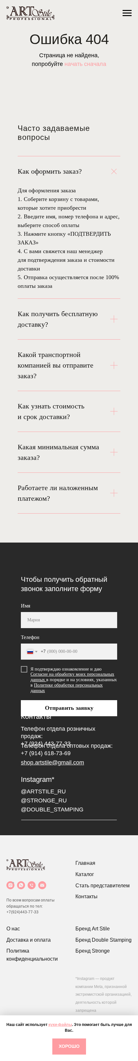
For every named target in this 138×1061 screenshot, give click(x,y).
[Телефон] (32, 885)
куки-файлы (60, 1024)
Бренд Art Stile (92, 928)
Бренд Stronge (92, 951)
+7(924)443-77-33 (22, 912)
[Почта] (42, 885)
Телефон (30, 637)
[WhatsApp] (21, 885)
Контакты (86, 896)
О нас (13, 928)
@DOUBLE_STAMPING (52, 809)
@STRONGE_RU (44, 800)
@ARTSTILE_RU (43, 791)
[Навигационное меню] (127, 13)
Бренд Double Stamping (103, 940)
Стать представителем (102, 885)
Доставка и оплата (28, 940)
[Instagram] (10, 885)
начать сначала (85, 64)
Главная (85, 863)
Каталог (84, 874)
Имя (25, 605)
